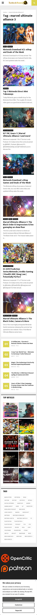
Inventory (29, 506)
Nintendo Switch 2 (22, 518)
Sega (23, 527)
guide (17, 506)
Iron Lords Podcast (8, 130)
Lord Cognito (8, 512)
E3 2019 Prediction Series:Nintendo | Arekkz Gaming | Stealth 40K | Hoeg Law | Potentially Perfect (18, 273)
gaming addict (8, 506)
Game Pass (20, 503)
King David (22, 509)
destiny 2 (22, 500)
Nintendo (10, 46)
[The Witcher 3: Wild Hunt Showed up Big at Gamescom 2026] (26, 410)
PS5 (30, 524)
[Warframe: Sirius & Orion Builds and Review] (26, 476)
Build (24, 497)
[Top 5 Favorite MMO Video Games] (26, 443)
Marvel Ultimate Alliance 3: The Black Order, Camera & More (17, 320)
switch (6, 533)
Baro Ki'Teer (8, 497)
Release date (8, 527)
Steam (25, 530)
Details (30, 500)
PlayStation (7, 521)
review (17, 527)
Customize (18, 605)
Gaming (5, 219)
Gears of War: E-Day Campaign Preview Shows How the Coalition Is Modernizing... (22, 385)
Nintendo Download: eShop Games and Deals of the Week (17, 181)
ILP (22, 506)
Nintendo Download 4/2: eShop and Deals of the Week (17, 51)
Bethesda (17, 497)
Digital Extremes (9, 503)
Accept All (18, 599)
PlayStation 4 (18, 521)
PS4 (25, 524)
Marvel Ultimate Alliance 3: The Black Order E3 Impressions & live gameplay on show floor (18, 224)
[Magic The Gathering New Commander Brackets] (10, 427)
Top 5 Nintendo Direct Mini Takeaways (15, 93)
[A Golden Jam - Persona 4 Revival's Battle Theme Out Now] (26, 427)
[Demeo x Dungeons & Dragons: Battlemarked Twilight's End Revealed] (10, 476)
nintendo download (18, 515)
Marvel (17, 512)
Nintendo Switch (9, 518)
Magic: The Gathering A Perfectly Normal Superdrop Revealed (22, 363)
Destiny (14, 500)
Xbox (29, 533)
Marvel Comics (7, 315)
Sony (29, 527)
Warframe (22, 533)
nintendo (7, 515)
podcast (17, 524)
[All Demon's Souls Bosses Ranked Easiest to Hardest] (26, 459)
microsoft (26, 512)
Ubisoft (14, 533)
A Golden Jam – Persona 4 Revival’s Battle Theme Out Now (22, 342)
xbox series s (28, 536)
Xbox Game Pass (8, 536)
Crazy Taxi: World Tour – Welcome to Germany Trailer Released (22, 353)
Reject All (18, 610)
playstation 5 (8, 524)
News (5, 46)
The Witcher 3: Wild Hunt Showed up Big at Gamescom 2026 (22, 374)
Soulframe (7, 530)
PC (31, 518)
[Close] (35, 580)
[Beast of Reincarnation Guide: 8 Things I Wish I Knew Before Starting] (10, 459)
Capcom (6, 500)
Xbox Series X (8, 539)
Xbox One (19, 536)
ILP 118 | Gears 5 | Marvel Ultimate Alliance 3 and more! (16, 135)
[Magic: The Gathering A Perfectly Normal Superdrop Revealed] (10, 410)
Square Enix (17, 530)
